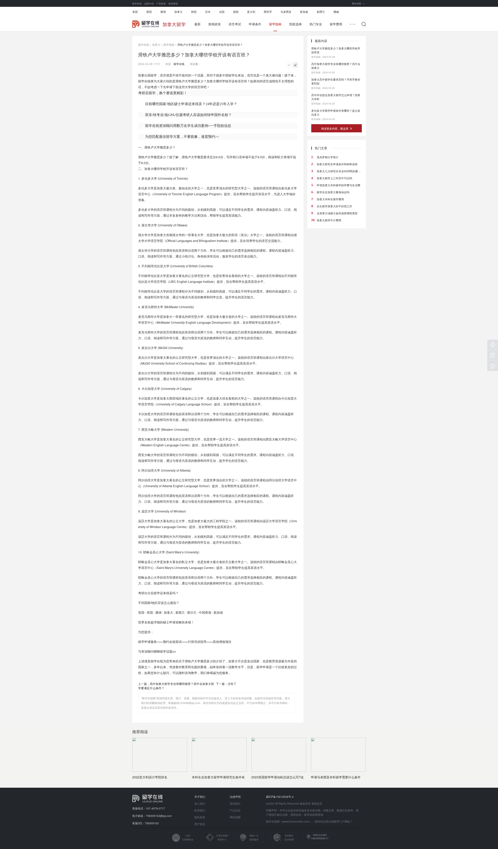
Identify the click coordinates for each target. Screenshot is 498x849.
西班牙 (268, 12)
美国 (135, 12)
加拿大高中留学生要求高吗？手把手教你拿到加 (335, 81)
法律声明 (235, 797)
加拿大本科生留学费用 (330, 199)
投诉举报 (173, 3)
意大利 (251, 12)
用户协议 (199, 824)
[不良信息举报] (492, 345)
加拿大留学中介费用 (329, 220)
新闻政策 (214, 24)
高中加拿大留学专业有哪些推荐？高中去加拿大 (335, 66)
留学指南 (275, 24)
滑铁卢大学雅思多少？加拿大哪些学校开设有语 (335, 50)
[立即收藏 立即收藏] (492, 366)
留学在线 (137, 3)
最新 (197, 24)
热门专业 (315, 24)
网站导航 (356, 3)
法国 (221, 12)
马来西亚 (286, 12)
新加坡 (304, 12)
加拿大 (178, 12)
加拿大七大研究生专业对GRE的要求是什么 (339, 171)
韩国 (193, 12)
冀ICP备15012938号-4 (280, 797)
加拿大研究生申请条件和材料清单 (337, 164)
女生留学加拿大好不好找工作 (334, 206)
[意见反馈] (492, 355)
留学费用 (336, 24)
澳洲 (163, 12)
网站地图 (235, 817)
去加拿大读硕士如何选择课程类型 (337, 213)
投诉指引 (235, 803)
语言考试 (235, 24)
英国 (149, 12)
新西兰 (321, 12)
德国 (235, 12)
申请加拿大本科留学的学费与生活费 (338, 185)
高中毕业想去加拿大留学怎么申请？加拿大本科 (335, 97)
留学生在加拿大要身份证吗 (333, 192)
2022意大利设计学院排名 (149, 777)
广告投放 (161, 3)
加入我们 (199, 803)
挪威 (336, 12)
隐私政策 (199, 817)
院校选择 (295, 24)
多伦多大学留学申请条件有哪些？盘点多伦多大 (335, 112)
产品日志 (235, 810)
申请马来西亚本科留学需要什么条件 (336, 777)
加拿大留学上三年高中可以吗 (334, 178)
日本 (207, 12)
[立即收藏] (492, 366)
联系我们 (199, 810)
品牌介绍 (149, 3)
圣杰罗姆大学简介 (327, 157)
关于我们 (199, 797)
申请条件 (255, 24)
